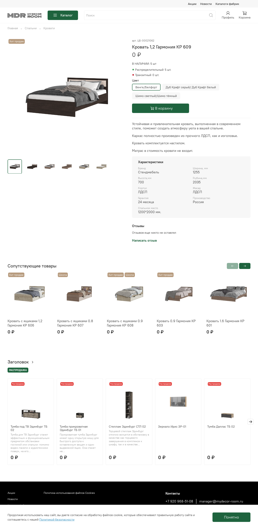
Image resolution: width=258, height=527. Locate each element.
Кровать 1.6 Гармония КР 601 (225, 323)
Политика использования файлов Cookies (69, 493)
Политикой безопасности (56, 519)
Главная (13, 28)
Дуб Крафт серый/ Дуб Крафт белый (191, 87)
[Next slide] (119, 97)
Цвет (135, 80)
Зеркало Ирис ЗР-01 (172, 427)
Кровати (49, 28)
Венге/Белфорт (146, 87)
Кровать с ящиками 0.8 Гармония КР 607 (75, 323)
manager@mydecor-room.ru (221, 501)
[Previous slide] (13, 97)
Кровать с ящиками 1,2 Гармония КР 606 (25, 323)
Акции (192, 4)
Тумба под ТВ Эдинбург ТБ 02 (29, 428)
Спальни (31, 28)
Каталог (66, 15)
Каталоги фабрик (227, 4)
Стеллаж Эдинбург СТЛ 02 (127, 427)
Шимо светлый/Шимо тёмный (156, 96)
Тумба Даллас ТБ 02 (221, 427)
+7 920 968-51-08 (179, 501)
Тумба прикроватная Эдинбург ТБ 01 (74, 428)
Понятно (231, 517)
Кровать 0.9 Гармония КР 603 (176, 323)
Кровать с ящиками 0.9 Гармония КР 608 (125, 323)
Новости (206, 4)
